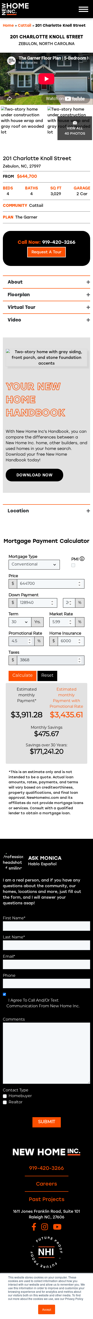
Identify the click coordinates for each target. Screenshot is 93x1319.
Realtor (15, 1102)
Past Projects (46, 1199)
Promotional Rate (25, 634)
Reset (47, 676)
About (15, 282)
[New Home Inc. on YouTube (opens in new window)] (57, 1227)
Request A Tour (46, 252)
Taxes (14, 653)
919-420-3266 (46, 1168)
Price (13, 576)
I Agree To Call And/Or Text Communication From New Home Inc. (42, 1003)
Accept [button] (46, 1309)
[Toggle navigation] (83, 9)
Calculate (22, 676)
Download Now (34, 475)
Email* (9, 957)
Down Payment (24, 595)
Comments (14, 1020)
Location (18, 511)
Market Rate (61, 614)
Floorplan (19, 294)
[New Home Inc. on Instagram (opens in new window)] (44, 1227)
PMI (75, 559)
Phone (9, 976)
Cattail (24, 25)
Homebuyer (20, 1096)
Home (8, 25)
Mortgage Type (23, 557)
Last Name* (14, 937)
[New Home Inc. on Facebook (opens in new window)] (34, 1227)
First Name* (14, 918)
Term (13, 614)
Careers (46, 1184)
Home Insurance (65, 634)
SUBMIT (46, 1122)
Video (14, 320)
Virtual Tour (21, 307)
